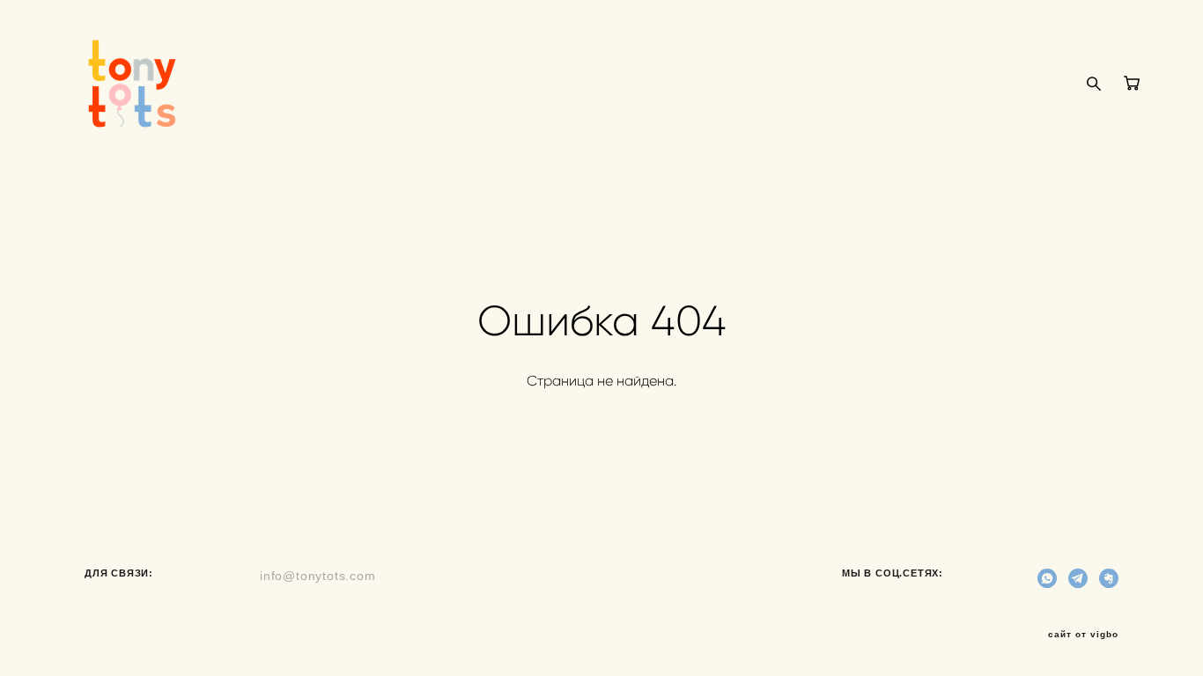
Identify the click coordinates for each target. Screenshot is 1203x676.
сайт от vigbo (1083, 634)
